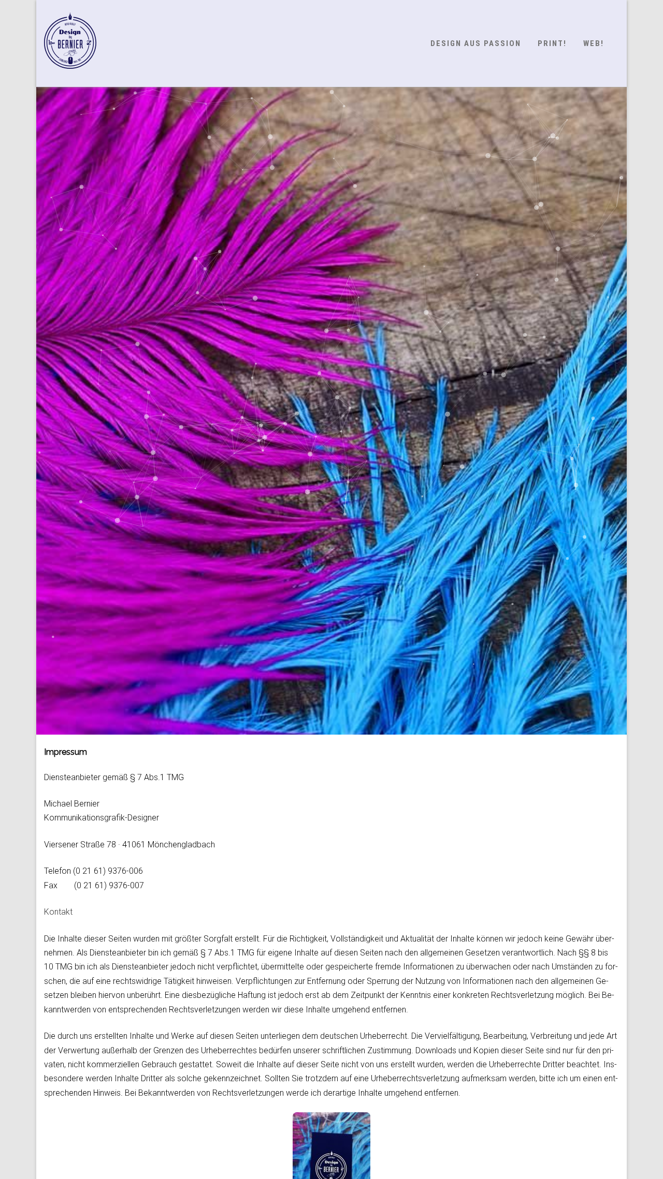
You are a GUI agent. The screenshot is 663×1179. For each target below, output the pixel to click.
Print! (552, 43)
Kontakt (58, 912)
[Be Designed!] (70, 78)
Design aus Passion (475, 43)
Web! (593, 43)
